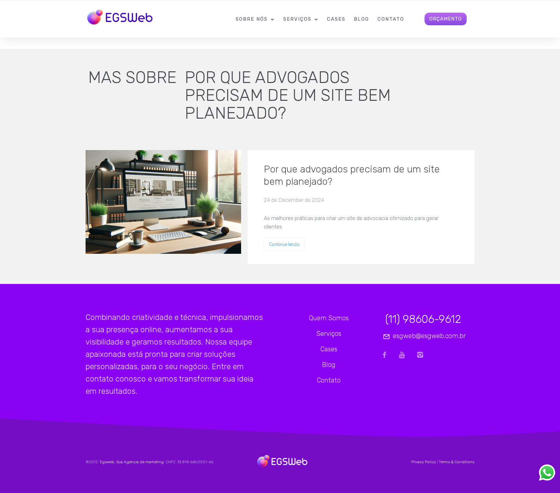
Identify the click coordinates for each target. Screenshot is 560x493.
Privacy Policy (423, 462)
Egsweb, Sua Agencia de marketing (131, 462)
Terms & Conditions (456, 462)
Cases (336, 19)
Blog (361, 19)
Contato (391, 19)
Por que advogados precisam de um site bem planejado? (352, 175)
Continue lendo (284, 244)
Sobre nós (252, 19)
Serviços (297, 19)
